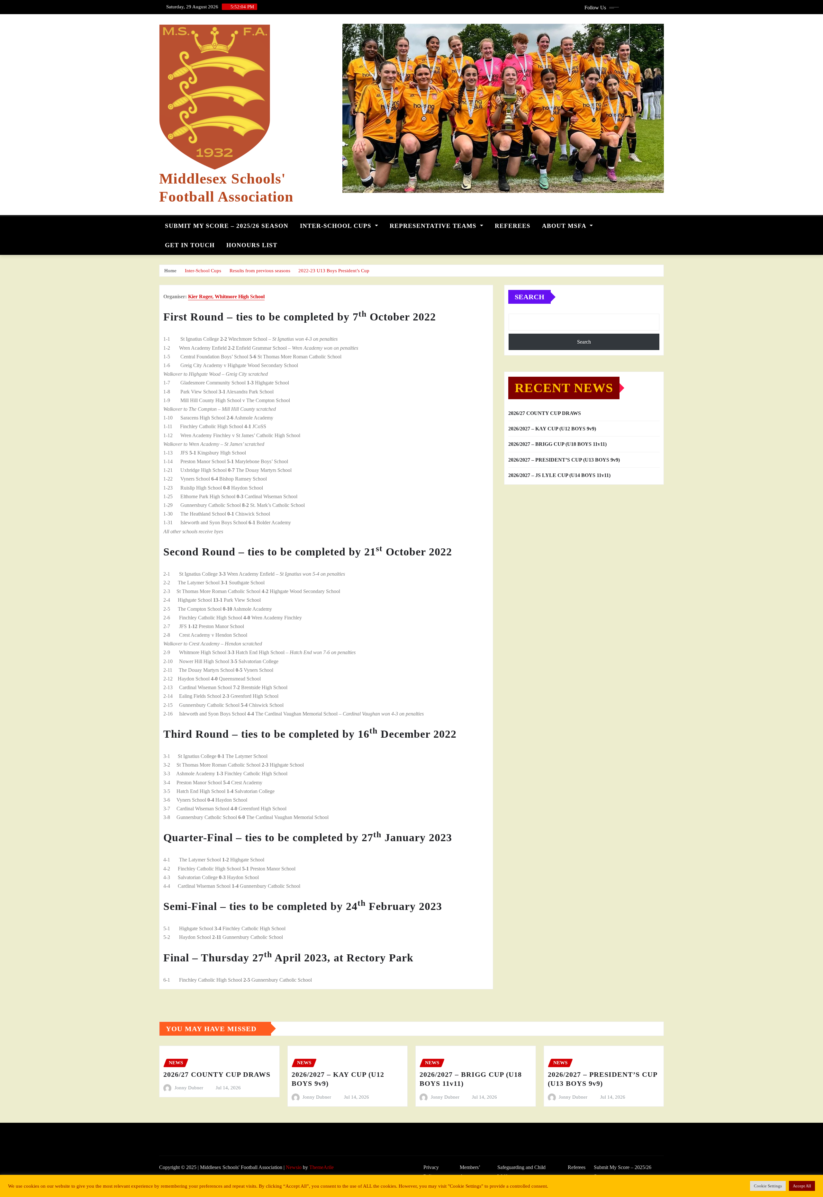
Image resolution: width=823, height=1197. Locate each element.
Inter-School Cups (336, 225)
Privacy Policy (431, 1172)
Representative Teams (434, 225)
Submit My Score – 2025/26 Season (226, 225)
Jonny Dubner (189, 1087)
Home (170, 270)
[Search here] (662, 224)
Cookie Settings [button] (768, 1186)
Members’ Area (470, 1172)
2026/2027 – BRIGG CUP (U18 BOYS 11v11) (557, 444)
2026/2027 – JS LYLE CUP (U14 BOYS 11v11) (559, 475)
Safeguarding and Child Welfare (521, 1172)
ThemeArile (321, 1167)
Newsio (294, 1167)
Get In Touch (190, 245)
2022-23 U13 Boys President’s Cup (333, 270)
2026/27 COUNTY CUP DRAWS (544, 413)
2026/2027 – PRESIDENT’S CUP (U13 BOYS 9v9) (564, 460)
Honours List (251, 245)
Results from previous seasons (260, 270)
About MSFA (565, 225)
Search (529, 297)
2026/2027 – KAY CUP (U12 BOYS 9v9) (552, 428)
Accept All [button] (802, 1186)
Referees (512, 225)
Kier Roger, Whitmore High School (226, 296)
